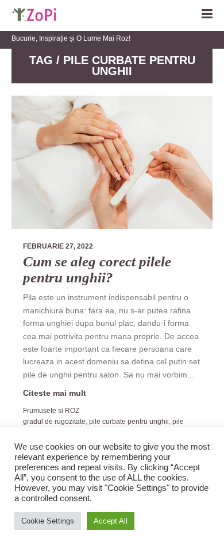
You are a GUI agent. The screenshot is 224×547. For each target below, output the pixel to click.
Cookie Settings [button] (47, 521)
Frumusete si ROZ (51, 411)
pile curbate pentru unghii (129, 422)
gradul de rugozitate (54, 422)
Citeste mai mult (54, 393)
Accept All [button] (111, 521)
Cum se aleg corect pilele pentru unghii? (97, 269)
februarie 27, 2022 (58, 246)
